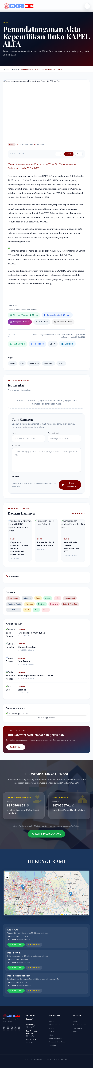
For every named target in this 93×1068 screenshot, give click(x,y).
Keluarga (29, 604)
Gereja (47, 598)
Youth (27, 610)
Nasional (41, 604)
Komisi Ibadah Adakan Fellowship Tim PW (72, 547)
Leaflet (65, 914)
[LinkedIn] (19, 1028)
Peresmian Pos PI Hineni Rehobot (46, 544)
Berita (14, 69)
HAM (57, 598)
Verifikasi (15, 476)
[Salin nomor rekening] (28, 805)
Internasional (70, 598)
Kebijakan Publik (14, 604)
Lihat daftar (77, 513)
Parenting (54, 604)
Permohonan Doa (79, 1025)
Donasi (75, 1021)
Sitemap (52, 1045)
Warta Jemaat (54, 1025)
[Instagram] (4, 1028)
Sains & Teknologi (70, 604)
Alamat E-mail (53, 433)
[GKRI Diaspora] (87, 6)
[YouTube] (8, 1028)
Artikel (51, 1032)
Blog (36, 610)
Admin (75, 1032)
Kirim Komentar (72, 485)
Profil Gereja (77, 1028)
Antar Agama (13, 598)
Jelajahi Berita (14, 747)
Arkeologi (27, 598)
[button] (23, 887)
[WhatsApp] (15, 1028)
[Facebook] (12, 1028)
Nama (14, 433)
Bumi (38, 598)
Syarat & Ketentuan (57, 1042)
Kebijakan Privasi (55, 1038)
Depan (51, 1021)
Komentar (16, 445)
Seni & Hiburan (13, 610)
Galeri (51, 1035)
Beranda (6, 69)
